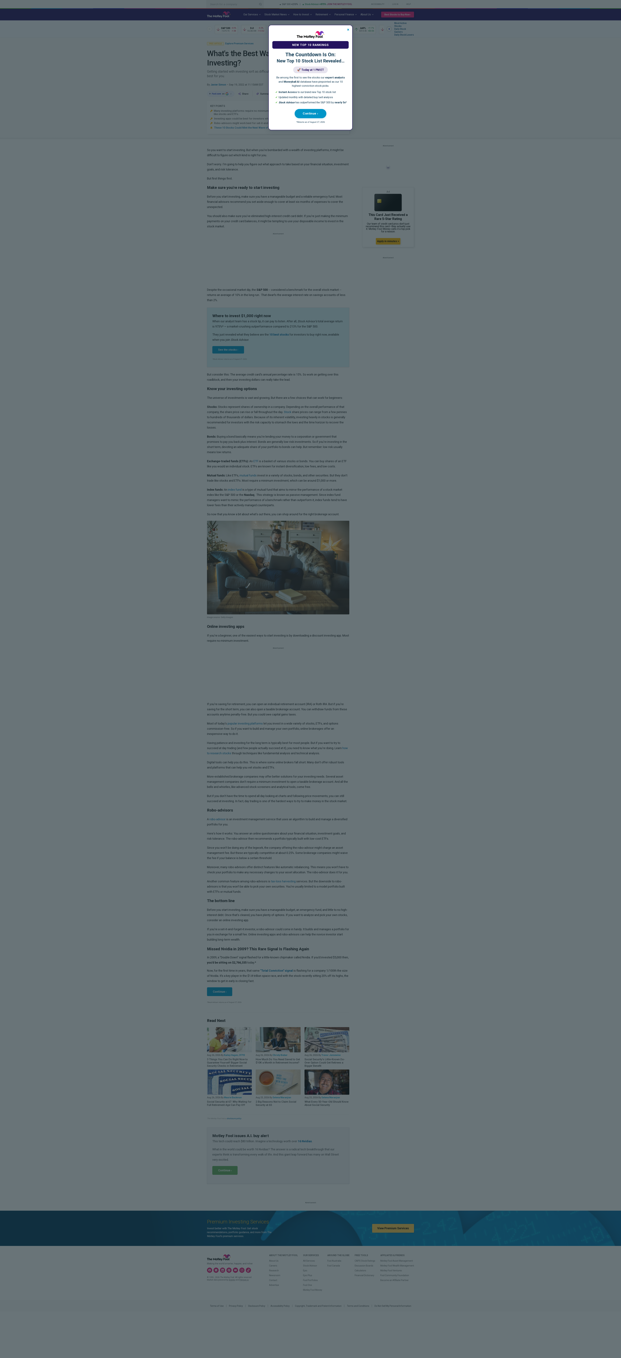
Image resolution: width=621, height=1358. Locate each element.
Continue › (310, 113)
